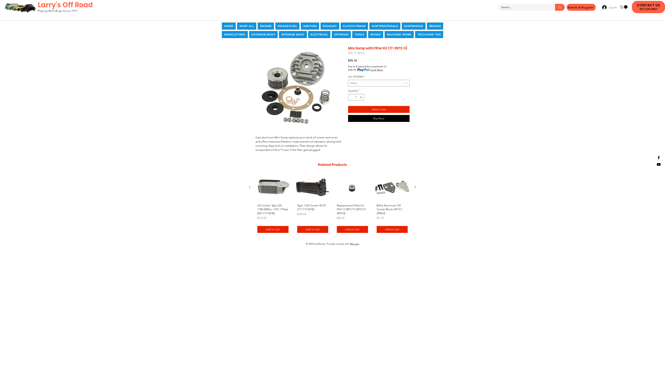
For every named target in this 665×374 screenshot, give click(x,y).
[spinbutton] (356, 97)
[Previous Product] (250, 187)
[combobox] (379, 83)
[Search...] (560, 7)
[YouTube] (658, 164)
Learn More (376, 70)
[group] (332, 204)
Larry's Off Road (65, 5)
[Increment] (361, 97)
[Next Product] (415, 187)
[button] (624, 7)
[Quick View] (273, 187)
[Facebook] (658, 157)
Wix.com (354, 243)
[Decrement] (351, 97)
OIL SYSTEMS (356, 76)
